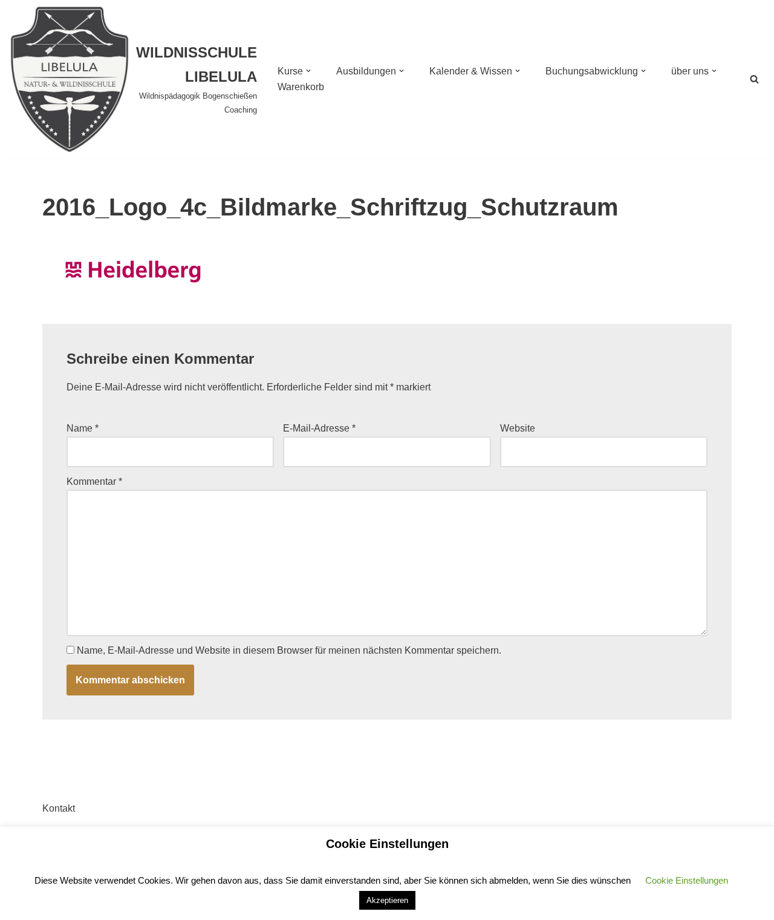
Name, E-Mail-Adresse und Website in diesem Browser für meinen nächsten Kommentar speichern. (289, 650)
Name (83, 428)
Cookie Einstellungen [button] (686, 880)
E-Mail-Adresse (319, 428)
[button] (308, 70)
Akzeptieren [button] (387, 900)
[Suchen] (754, 79)
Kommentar (94, 481)
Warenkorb (301, 87)
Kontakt (58, 808)
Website (517, 428)
